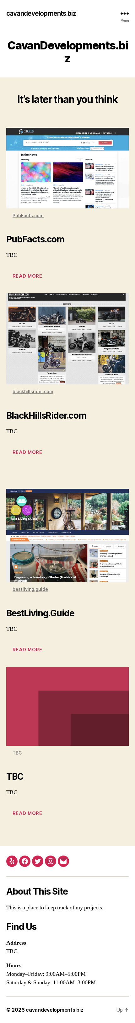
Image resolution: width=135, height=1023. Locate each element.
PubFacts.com (28, 215)
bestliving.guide (30, 589)
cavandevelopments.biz (41, 13)
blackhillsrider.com (33, 391)
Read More (27, 276)
